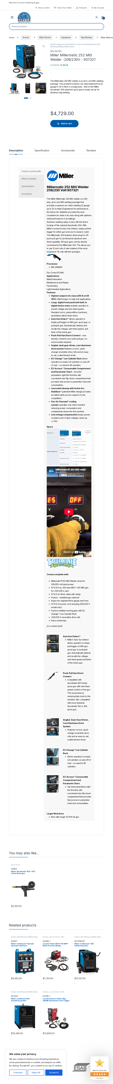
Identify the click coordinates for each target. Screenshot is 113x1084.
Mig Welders (86, 37)
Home (11, 37)
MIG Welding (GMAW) (25, 937)
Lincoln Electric (54, 937)
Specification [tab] (42, 150)
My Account (99, 8)
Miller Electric (45, 37)
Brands (26, 37)
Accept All (53, 1072)
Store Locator (44, 8)
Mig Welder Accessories (75, 44)
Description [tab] (16, 150)
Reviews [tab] (91, 150)
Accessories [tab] (68, 150)
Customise (18, 1072)
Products (83, 8)
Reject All (36, 1072)
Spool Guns (15, 865)
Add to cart (66, 123)
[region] (36, 1064)
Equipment (66, 37)
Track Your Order (64, 8)
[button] (43, 46)
